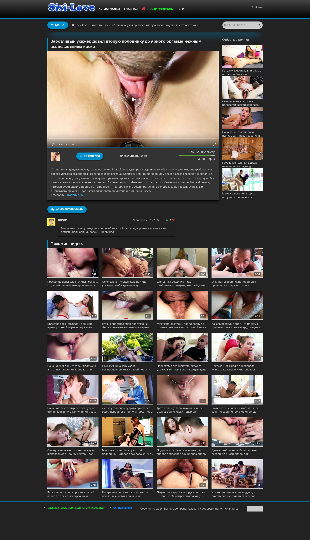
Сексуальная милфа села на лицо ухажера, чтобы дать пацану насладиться (124, 283)
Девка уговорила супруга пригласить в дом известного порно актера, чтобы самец (127, 409)
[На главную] (71, 9)
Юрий (62, 220)
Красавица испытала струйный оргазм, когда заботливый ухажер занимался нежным (72, 283)
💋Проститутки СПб (157, 9)
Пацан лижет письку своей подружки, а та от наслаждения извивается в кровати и (72, 367)
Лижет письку (74, 195)
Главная (131, 9)
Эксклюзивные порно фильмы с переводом (76, 508)
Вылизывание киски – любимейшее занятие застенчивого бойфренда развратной (235, 409)
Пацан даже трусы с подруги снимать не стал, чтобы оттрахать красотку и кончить (181, 494)
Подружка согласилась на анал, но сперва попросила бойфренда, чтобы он (181, 452)
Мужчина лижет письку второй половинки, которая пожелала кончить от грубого (127, 452)
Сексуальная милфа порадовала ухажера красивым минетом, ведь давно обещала (234, 367)
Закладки (112, 9)
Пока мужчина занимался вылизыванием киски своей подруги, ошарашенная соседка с (126, 367)
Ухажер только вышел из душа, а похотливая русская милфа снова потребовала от (233, 494)
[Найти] (259, 25)
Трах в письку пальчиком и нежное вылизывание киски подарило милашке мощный (180, 409)
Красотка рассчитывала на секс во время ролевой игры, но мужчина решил (70, 325)
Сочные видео (122, 508)
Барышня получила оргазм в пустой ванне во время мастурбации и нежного (71, 494)
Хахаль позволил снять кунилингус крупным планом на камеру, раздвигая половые (237, 325)
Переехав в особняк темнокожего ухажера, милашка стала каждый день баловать (181, 367)
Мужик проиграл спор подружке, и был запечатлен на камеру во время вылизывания (126, 325)
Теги (180, 9)
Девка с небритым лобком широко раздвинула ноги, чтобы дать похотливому (234, 452)
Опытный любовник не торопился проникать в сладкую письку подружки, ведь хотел (234, 283)
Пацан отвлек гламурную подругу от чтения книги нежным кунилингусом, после (71, 409)
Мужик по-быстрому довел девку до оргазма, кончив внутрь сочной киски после (181, 325)
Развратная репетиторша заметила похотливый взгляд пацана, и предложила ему (125, 494)
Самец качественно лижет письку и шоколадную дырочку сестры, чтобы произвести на (71, 452)
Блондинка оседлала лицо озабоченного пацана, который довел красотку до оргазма (181, 283)
